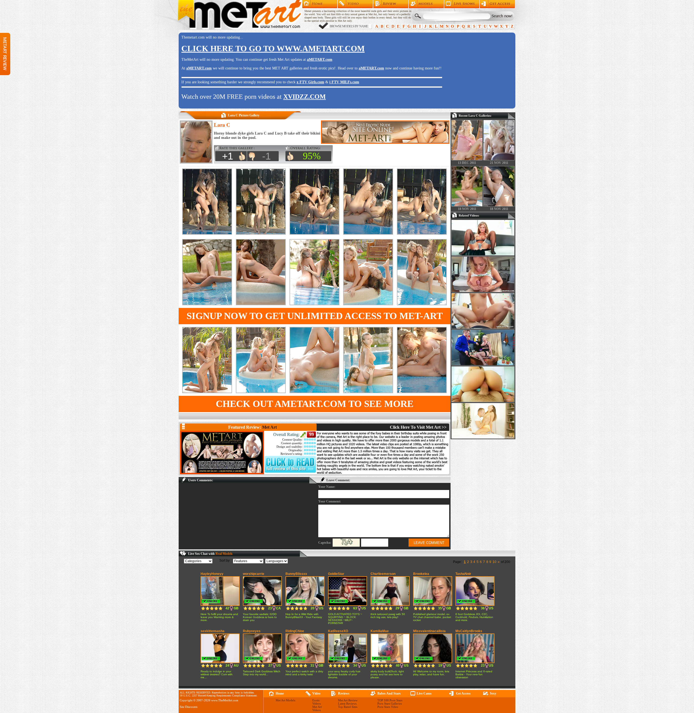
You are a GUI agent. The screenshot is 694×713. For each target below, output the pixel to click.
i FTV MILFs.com (344, 82)
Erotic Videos (316, 702)
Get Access (497, 4)
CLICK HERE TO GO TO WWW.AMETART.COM (273, 48)
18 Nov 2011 (467, 209)
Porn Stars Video (387, 706)
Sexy (493, 693)
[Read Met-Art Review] (290, 471)
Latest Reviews (347, 703)
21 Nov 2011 (499, 163)
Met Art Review (390, 4)
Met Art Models (426, 4)
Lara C (222, 125)
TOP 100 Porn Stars (389, 700)
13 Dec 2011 (467, 163)
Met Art (269, 427)
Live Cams (424, 693)
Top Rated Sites (347, 706)
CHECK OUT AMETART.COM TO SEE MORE (314, 404)
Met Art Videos (317, 708)
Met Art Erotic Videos (355, 4)
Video (316, 693)
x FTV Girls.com (310, 82)
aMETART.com (319, 60)
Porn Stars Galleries (389, 703)
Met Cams (461, 4)
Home (319, 4)
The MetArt (239, 15)
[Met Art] (222, 452)
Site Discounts (188, 706)
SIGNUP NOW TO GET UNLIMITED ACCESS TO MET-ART (315, 316)
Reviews (343, 693)
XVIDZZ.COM (304, 96)
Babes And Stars (389, 693)
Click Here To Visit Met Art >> (418, 427)
